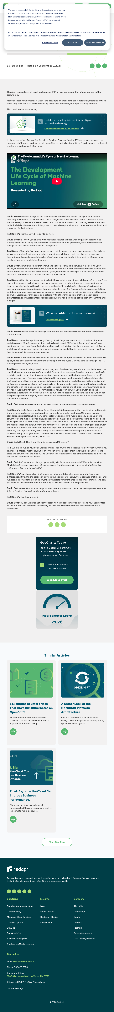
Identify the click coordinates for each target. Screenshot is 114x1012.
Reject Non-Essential (95, 42)
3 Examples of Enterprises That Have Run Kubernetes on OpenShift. (31, 708)
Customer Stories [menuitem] (49, 917)
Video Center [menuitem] (47, 911)
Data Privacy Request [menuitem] (84, 938)
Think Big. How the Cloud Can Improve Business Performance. (31, 795)
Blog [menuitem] (42, 906)
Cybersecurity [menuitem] (14, 911)
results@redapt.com (23, 961)
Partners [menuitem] (78, 928)
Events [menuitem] (77, 917)
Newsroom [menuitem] (46, 922)
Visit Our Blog (57, 842)
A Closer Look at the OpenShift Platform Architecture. (76, 708)
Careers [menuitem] (78, 922)
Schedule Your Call (57, 580)
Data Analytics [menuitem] (14, 933)
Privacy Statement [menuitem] (83, 933)
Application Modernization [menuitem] (20, 944)
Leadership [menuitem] (79, 911)
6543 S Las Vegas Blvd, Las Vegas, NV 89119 (28, 976)
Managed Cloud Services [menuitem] (19, 917)
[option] (31, 702)
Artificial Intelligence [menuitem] (17, 938)
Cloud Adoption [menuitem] (15, 922)
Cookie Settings (15, 988)
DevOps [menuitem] (11, 928)
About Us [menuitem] (78, 906)
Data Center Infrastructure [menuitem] (20, 906)
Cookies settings (50, 42)
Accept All (72, 42)
